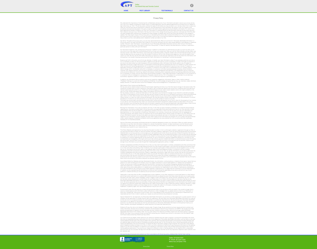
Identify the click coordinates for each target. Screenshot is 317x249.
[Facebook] (191, 5)
